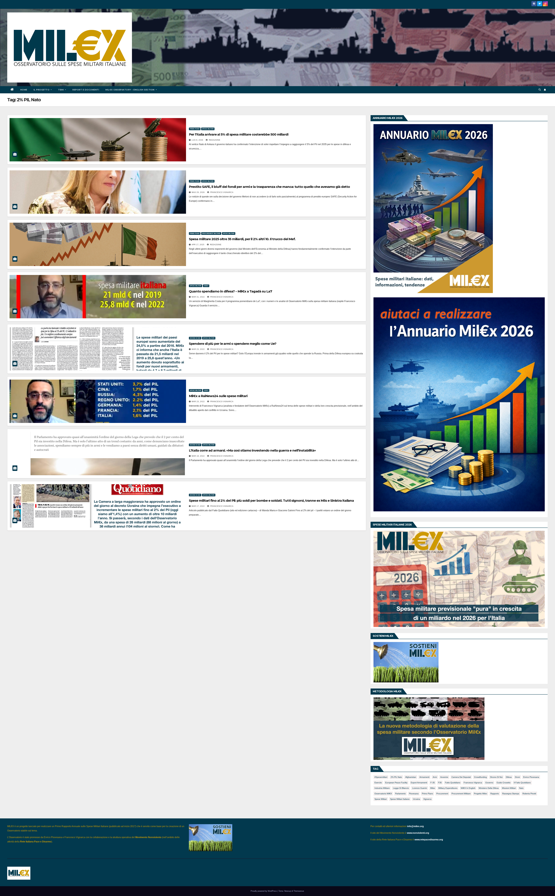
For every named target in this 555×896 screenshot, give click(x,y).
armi (435, 777)
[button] (540, 89)
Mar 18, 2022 (198, 456)
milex (432, 788)
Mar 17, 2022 (198, 506)
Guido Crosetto (503, 782)
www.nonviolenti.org (418, 833)
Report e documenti (85, 89)
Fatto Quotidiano (452, 782)
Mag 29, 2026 (198, 192)
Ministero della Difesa (489, 788)
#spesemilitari (380, 777)
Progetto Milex (480, 793)
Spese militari (208, 129)
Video (206, 286)
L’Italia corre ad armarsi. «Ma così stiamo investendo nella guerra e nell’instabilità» (252, 450)
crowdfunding (480, 777)
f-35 (432, 782)
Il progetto (42, 89)
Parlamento (400, 793)
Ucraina (416, 799)
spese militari (380, 799)
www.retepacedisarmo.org (429, 839)
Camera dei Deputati (461, 777)
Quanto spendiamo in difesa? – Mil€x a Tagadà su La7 (230, 291)
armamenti (424, 777)
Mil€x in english (468, 788)
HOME (23, 89)
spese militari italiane (400, 799)
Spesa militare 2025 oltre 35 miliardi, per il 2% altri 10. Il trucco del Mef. (242, 239)
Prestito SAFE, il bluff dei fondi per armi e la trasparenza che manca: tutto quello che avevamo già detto (269, 187)
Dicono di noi (195, 338)
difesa (509, 777)
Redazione (214, 140)
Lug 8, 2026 (197, 140)
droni (517, 777)
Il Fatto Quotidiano (522, 782)
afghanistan (410, 777)
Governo (489, 782)
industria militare (382, 788)
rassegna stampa (510, 793)
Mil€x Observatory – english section (130, 89)
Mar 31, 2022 (198, 297)
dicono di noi (496, 777)
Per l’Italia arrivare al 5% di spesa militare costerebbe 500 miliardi (238, 134)
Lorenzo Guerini (419, 788)
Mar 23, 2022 (198, 349)
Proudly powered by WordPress (264, 891)
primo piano (427, 793)
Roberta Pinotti (529, 793)
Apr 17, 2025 (198, 245)
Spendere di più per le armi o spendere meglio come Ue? (232, 344)
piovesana (414, 793)
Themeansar (299, 891)
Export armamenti (419, 782)
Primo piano (195, 129)
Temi (61, 89)
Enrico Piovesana (531, 777)
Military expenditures (447, 788)
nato (521, 788)
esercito (378, 782)
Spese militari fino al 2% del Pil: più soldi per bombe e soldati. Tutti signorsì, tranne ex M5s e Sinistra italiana (271, 501)
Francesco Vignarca (221, 192)
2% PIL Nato (396, 777)
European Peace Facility (396, 782)
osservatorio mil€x (383, 793)
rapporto (494, 793)
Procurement (442, 793)
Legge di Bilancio (401, 788)
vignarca (427, 799)
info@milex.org (415, 826)
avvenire (444, 777)
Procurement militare (211, 233)
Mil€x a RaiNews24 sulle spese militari (218, 396)
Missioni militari (509, 788)
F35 (440, 782)
